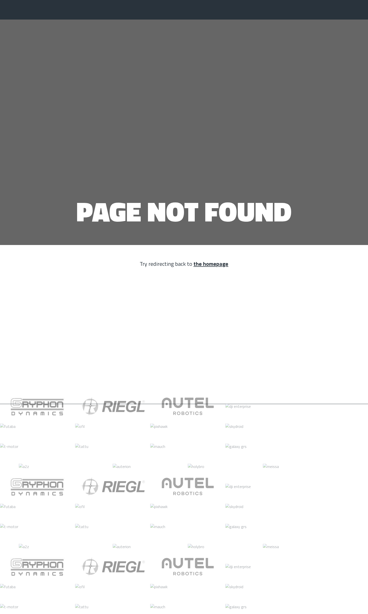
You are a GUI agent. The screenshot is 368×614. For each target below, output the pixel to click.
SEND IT (323, 366)
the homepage (211, 264)
